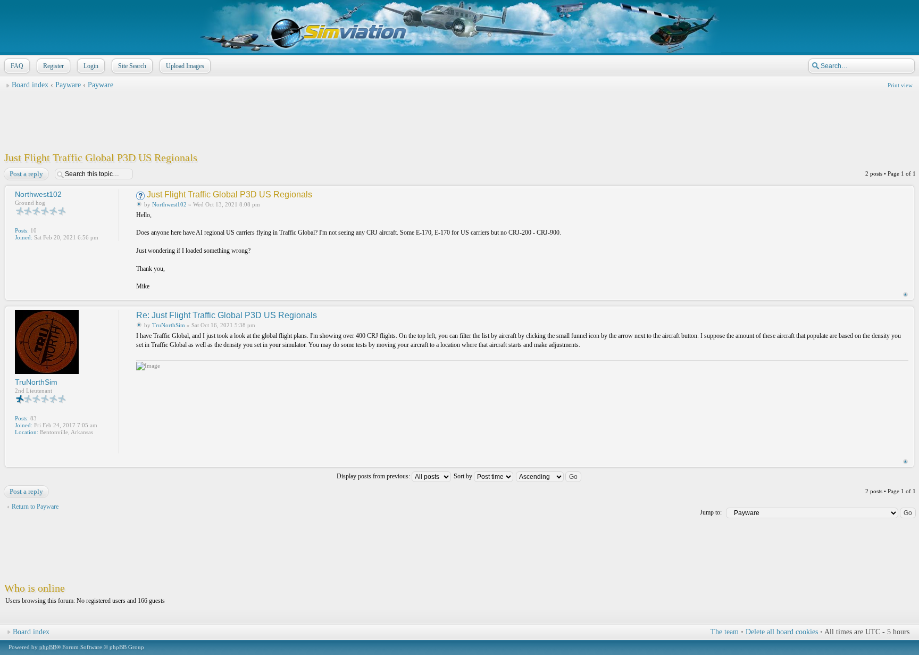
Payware (69, 85)
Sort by (464, 476)
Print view (900, 85)
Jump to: (711, 512)
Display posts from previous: (374, 476)
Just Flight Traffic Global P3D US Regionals (100, 157)
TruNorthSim (168, 325)
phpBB (47, 647)
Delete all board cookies (782, 632)
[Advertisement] (459, 118)
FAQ (17, 66)
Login (90, 66)
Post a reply (26, 174)
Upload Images (185, 66)
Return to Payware (35, 506)
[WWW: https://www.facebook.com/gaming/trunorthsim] (20, 446)
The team (725, 632)
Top (905, 294)
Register (53, 66)
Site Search (132, 66)
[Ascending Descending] (549, 476)
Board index (30, 85)
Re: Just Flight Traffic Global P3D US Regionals (226, 315)
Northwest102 (169, 204)
